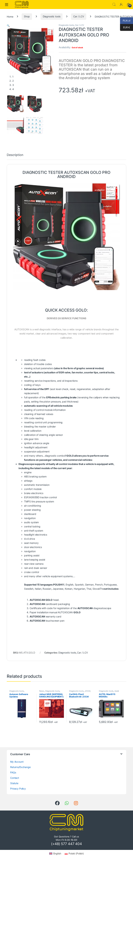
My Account (17, 761)
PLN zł (125, 20)
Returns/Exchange (20, 767)
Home (10, 16)
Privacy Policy (18, 788)
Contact (14, 777)
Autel (116, 691)
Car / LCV (78, 16)
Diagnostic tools (51, 16)
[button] (8, 25)
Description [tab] (15, 155)
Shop (27, 16)
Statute (14, 783)
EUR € (125, 27)
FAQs (13, 772)
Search (114, 4)
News (41, 691)
